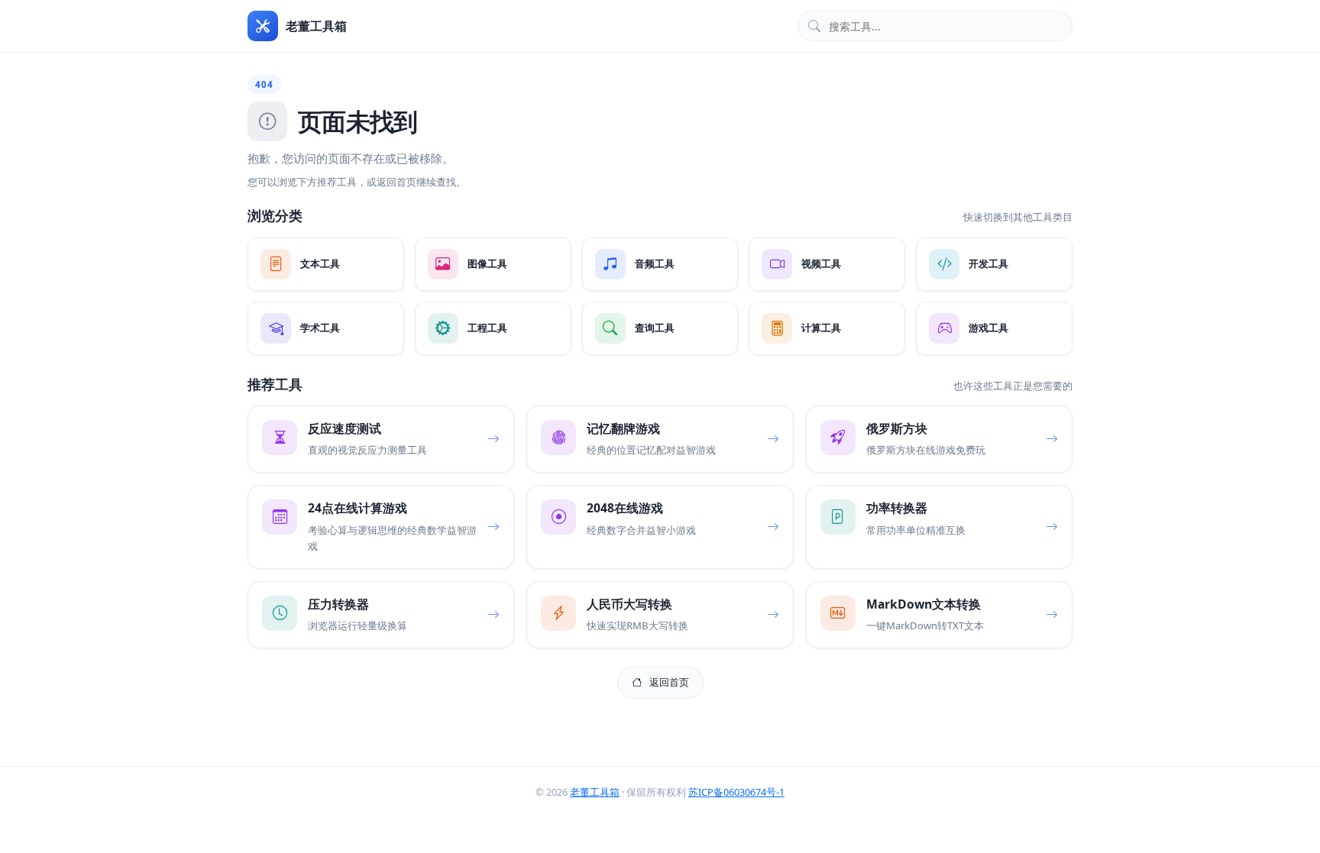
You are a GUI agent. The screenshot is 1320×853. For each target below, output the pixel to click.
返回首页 (669, 682)
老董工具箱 (595, 792)
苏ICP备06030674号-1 (736, 792)
